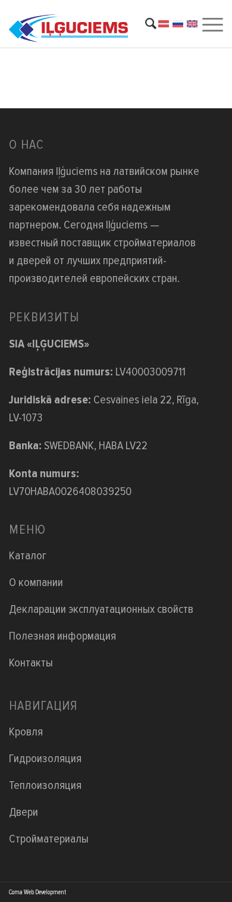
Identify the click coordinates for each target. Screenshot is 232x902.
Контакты (31, 663)
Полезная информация (62, 636)
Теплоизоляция (45, 785)
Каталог (27, 556)
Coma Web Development (37, 892)
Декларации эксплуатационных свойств (101, 609)
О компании (36, 582)
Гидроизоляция (45, 758)
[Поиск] (144, 24)
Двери (23, 812)
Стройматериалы (49, 839)
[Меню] (211, 24)
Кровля (26, 732)
